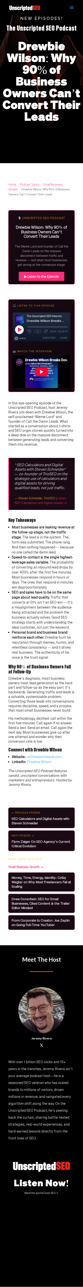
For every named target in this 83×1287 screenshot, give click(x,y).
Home (12, 184)
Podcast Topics (30, 184)
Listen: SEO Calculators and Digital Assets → (40, 500)
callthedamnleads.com (44, 756)
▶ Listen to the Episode (41, 276)
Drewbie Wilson (39, 761)
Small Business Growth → (25, 867)
